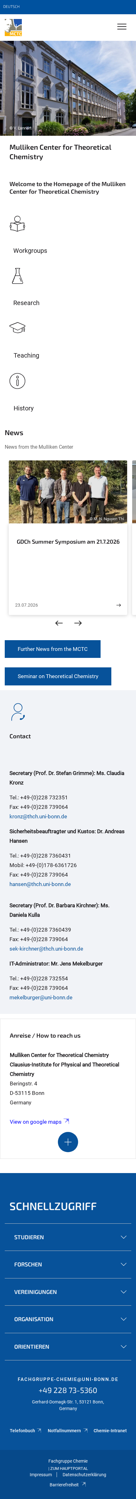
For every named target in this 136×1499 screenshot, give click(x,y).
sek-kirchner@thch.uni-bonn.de (46, 949)
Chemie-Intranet (110, 1430)
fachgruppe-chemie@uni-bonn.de (68, 1379)
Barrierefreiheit (64, 1484)
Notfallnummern (65, 1430)
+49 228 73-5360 (68, 1390)
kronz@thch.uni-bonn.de (38, 816)
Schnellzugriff (53, 1205)
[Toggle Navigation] (122, 27)
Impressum (41, 1474)
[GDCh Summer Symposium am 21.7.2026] (118, 605)
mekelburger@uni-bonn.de (40, 997)
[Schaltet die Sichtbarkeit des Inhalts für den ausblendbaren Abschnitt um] (68, 1142)
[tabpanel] (68, 88)
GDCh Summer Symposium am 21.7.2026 (68, 541)
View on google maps (36, 1122)
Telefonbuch (22, 1430)
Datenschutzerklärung (84, 1474)
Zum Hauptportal (69, 1468)
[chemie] (13, 27)
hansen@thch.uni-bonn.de (40, 884)
